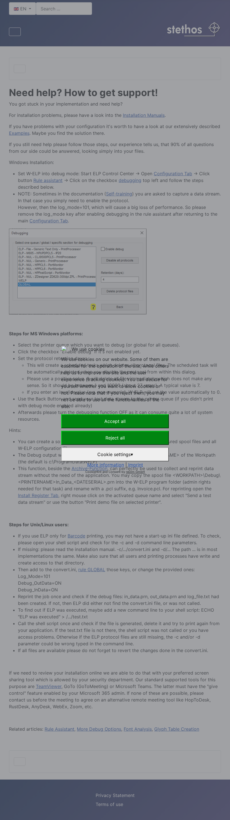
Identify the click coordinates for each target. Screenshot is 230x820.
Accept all (115, 421)
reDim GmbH (135, 472)
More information (105, 465)
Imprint (135, 465)
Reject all (115, 438)
